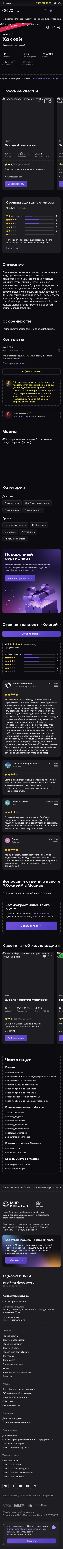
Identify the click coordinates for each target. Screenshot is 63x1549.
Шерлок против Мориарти (26, 999)
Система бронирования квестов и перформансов (27, 1439)
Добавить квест (10, 1435)
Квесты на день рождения (15, 1468)
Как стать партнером (13, 1443)
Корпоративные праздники (16, 1422)
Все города (8, 1356)
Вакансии (7, 1376)
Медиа (3, 78)
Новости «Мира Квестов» (15, 1397)
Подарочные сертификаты (15, 1352)
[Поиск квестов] (45, 10)
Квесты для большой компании (18, 1472)
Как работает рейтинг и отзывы (18, 1389)
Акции (5, 1368)
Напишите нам (20, 416)
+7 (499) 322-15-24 (16, 1276)
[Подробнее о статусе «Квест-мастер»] (29, 686)
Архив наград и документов (16, 1372)
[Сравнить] (48, 27)
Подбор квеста (10, 1336)
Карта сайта (8, 1360)
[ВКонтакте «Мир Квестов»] (5, 1486)
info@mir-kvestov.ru (18, 1282)
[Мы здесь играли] (42, 27)
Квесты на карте (11, 1348)
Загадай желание (20, 145)
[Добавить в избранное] (53, 27)
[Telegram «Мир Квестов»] (13, 1486)
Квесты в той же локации (46, 78)
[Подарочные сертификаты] (50, 10)
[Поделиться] (59, 27)
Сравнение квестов (12, 1364)
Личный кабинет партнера (15, 1447)
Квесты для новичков (13, 1476)
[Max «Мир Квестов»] (35, 1486)
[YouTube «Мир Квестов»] (20, 1486)
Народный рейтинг (12, 1344)
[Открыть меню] (57, 10)
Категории (14, 78)
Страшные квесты (11, 1460)
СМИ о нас (7, 1401)
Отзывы (26, 78)
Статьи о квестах (11, 1405)
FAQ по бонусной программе (17, 1393)
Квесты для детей (11, 1464)
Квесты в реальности (13, 1340)
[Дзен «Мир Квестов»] (28, 1486)
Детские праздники (12, 1418)
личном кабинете (40, 913)
